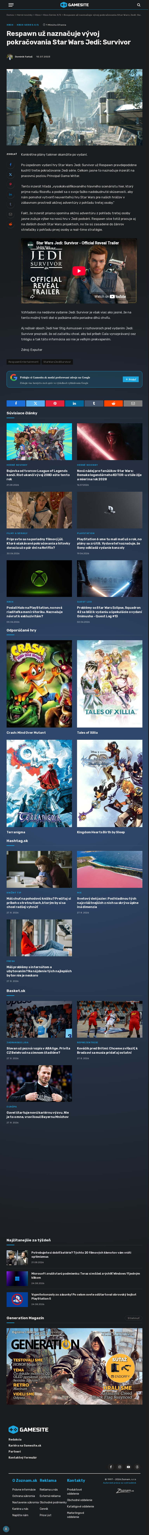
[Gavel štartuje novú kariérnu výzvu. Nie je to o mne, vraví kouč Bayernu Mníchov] (39, 1083)
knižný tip (14, 892)
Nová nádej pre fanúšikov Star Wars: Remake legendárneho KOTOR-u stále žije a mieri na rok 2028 (109, 475)
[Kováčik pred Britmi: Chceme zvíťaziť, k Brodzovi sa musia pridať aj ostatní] (109, 1019)
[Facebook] (10, 164)
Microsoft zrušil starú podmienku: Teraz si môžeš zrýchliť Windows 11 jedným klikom (85, 1275)
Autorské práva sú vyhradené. (120, 1482)
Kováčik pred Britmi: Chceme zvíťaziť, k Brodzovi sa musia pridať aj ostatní (107, 1051)
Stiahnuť (133, 1318)
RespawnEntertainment (24, 361)
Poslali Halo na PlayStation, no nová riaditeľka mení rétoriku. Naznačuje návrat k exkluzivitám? (35, 612)
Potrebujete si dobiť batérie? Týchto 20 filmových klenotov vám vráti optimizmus (81, 1254)
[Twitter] (10, 174)
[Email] (10, 214)
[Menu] (11, 5)
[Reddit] (10, 224)
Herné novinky (25, 15)
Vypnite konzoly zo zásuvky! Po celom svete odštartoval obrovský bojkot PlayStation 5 (83, 1296)
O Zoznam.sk (24, 1480)
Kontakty (76, 1480)
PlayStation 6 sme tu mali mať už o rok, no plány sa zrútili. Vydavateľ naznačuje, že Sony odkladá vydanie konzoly (109, 543)
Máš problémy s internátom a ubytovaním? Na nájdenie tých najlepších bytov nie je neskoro (39, 971)
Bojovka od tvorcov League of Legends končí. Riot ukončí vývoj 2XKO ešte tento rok (38, 475)
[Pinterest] (10, 184)
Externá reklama (50, 1496)
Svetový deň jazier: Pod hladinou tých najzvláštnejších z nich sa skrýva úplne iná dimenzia (108, 903)
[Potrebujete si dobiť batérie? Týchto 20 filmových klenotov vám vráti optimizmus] (17, 1257)
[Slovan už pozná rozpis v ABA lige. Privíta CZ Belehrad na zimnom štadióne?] (39, 1019)
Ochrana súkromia (23, 1496)
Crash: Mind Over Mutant (26, 733)
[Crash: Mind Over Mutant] (39, 683)
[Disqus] (74, 1178)
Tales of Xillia (87, 733)
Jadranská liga (17, 1042)
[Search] (138, 5)
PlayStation (86, 533)
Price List (45, 1515)
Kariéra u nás (20, 1509)
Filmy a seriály (17, 533)
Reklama (48, 1480)
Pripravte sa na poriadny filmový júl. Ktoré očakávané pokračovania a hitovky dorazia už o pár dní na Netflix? (38, 543)
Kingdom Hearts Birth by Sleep (101, 832)
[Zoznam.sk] (126, 1492)
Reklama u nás (49, 1489)
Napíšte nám (20, 1515)
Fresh (11, 961)
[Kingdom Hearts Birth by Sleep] (109, 783)
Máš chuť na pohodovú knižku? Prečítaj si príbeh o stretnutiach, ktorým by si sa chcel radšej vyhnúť (39, 903)
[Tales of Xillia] (109, 683)
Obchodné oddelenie (79, 1500)
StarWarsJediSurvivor (57, 361)
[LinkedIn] (10, 194)
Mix (79, 892)
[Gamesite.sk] (74, 5)
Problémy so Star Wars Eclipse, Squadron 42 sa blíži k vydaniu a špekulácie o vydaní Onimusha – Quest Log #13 (109, 612)
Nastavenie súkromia (25, 1502)
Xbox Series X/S (52, 15)
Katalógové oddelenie (80, 1506)
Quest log (84, 601)
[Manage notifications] (6, 1529)
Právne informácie (24, 1489)
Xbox (38, 15)
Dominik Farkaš (23, 56)
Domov (10, 15)
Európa (12, 1106)
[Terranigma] (39, 783)
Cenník (44, 1509)
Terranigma (16, 832)
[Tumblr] (10, 204)
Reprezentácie (87, 1042)
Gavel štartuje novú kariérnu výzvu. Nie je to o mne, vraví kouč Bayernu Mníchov (38, 1115)
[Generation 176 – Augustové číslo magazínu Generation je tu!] (74, 1366)
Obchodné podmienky (53, 1502)
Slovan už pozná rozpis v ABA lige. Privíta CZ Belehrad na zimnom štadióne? (38, 1051)
